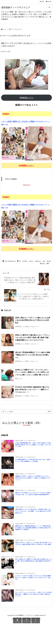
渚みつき (42, 263)
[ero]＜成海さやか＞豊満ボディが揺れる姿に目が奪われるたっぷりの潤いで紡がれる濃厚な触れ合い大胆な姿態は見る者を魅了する (33, 560)
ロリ (44, 261)
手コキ (49, 261)
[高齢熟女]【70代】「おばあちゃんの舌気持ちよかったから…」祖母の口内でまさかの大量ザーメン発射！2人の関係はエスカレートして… (33, 477)
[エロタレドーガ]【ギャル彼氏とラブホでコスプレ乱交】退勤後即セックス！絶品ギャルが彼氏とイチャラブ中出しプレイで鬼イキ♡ (33, 577)
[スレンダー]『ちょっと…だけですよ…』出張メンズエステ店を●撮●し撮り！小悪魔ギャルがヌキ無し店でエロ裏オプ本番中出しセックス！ (33, 594)
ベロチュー (38, 261)
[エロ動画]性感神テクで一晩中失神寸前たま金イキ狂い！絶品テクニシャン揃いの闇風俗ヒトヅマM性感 (33, 460)
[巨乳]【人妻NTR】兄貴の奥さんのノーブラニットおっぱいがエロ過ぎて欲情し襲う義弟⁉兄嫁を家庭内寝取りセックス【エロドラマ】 (32, 337)
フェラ (31, 261)
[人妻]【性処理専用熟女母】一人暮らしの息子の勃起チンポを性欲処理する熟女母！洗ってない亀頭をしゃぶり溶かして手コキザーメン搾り (33, 444)
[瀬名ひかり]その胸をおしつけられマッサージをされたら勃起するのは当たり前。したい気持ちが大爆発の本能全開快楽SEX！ (33, 493)
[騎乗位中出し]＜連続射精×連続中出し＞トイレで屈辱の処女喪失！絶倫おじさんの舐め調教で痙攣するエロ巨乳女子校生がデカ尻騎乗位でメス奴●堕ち (33, 527)
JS (19, 261)
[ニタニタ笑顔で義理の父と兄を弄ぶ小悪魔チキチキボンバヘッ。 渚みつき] (26, 143)
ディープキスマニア (16, 29)
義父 (48, 263)
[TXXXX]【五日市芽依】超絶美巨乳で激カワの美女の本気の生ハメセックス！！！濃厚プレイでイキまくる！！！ (32, 389)
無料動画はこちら (26, 98)
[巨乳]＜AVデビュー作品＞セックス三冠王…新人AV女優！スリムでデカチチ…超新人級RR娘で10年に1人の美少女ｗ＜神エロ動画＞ (33, 544)
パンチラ (24, 261)
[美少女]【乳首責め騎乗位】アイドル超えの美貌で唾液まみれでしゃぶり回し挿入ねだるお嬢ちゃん (32, 354)
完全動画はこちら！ (26, 165)
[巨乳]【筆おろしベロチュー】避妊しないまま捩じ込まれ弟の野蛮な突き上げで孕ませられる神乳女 (32, 320)
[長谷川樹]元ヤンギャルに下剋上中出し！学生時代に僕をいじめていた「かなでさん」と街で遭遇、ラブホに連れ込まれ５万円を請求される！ (33, 511)
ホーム (4, 29)
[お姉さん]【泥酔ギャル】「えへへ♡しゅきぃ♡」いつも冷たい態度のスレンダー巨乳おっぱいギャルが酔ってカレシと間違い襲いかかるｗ (32, 372)
